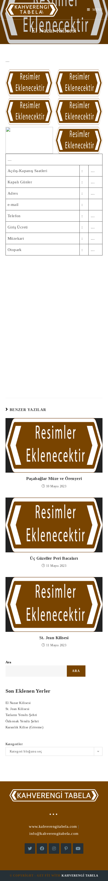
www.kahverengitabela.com (53, 826)
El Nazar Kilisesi (18, 703)
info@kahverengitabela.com (53, 833)
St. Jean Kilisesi (54, 638)
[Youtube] (78, 848)
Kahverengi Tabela (80, 875)
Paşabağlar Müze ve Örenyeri (54, 478)
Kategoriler (14, 744)
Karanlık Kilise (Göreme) (25, 727)
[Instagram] (54, 848)
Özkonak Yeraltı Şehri (22, 721)
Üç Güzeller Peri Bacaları (54, 558)
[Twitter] (30, 848)
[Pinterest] (66, 848)
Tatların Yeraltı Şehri (21, 715)
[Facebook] (42, 848)
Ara (9, 662)
